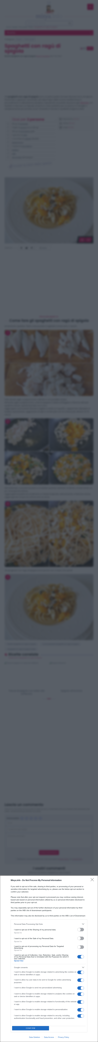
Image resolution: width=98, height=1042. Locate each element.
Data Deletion (34, 1037)
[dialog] (49, 959)
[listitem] (49, 924)
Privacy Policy (63, 1037)
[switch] (80, 929)
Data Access (49, 1037)
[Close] (93, 880)
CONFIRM (30, 1028)
